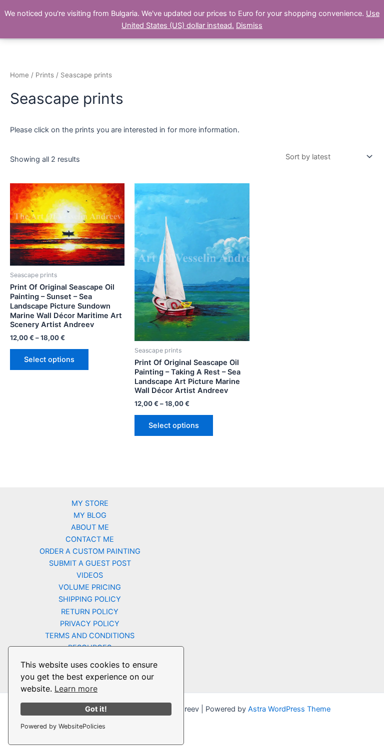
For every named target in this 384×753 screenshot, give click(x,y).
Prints (45, 75)
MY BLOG (90, 515)
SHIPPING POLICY (89, 599)
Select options (49, 359)
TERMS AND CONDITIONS (89, 635)
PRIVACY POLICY (90, 623)
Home (19, 75)
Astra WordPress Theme (289, 709)
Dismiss (249, 25)
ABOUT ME (90, 527)
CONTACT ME (90, 539)
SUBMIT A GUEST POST (90, 563)
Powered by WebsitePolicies (63, 726)
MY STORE (90, 503)
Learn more (76, 689)
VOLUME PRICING (89, 587)
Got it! (96, 709)
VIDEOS (89, 575)
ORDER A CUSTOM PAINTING (90, 551)
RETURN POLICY (89, 611)
